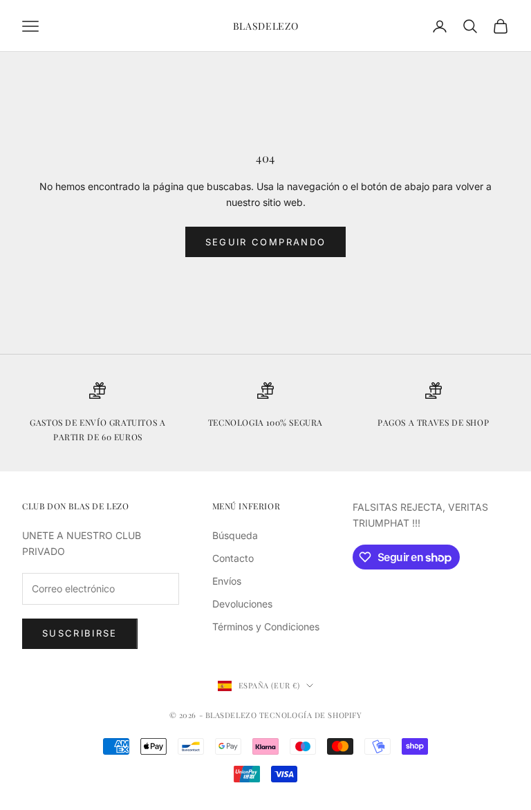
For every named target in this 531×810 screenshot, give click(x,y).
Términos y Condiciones (265, 626)
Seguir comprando (265, 241)
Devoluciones (242, 604)
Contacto (233, 558)
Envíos (226, 581)
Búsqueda (235, 535)
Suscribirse (80, 633)
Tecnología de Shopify (310, 715)
